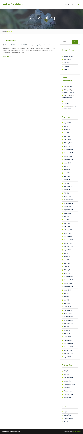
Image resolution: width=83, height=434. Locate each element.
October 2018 (68, 350)
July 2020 (66, 293)
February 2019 (68, 340)
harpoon (30, 45)
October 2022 (68, 206)
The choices (67, 59)
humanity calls (36, 45)
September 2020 (68, 286)
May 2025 (67, 173)
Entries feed (67, 415)
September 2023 (68, 186)
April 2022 (67, 223)
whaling (49, 45)
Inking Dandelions (13, 4)
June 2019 (67, 330)
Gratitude (66, 374)
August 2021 (67, 250)
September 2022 (68, 210)
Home (67, 4)
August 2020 (67, 290)
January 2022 (67, 233)
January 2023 (67, 196)
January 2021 (67, 273)
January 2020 (67, 313)
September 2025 (68, 159)
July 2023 (66, 193)
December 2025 (68, 149)
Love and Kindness (69, 384)
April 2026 (67, 136)
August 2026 (67, 123)
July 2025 (66, 166)
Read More (6, 56)
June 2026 (67, 129)
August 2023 (67, 189)
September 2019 (68, 323)
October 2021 (68, 243)
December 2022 (68, 200)
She (71, 86)
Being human (67, 371)
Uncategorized (68, 398)
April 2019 (67, 333)
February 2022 (68, 230)
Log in (65, 412)
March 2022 (67, 226)
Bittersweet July (69, 56)
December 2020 (68, 276)
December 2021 (68, 236)
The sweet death (68, 394)
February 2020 (68, 310)
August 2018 (67, 357)
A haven (66, 66)
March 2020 (67, 307)
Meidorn (66, 69)
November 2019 (68, 320)
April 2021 (67, 263)
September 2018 (68, 353)
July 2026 (66, 126)
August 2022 (67, 213)
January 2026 (67, 146)
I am (73, 4)
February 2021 (68, 270)
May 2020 (67, 300)
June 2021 (67, 256)
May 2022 (67, 220)
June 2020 (67, 296)
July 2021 (66, 253)
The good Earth (68, 391)
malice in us (44, 45)
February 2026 (68, 143)
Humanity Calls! (22, 45)
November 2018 (68, 347)
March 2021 (67, 266)
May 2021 (67, 260)
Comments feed (68, 418)
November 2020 (68, 280)
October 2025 (68, 156)
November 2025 (68, 153)
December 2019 (68, 317)
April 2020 (67, 303)
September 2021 (68, 246)
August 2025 (67, 163)
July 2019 (66, 327)
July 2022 (66, 216)
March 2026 (67, 139)
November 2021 (68, 240)
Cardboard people (68, 92)
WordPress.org (68, 422)
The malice (9, 40)
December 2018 (68, 343)
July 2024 (66, 183)
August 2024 (67, 180)
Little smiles (67, 381)
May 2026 (67, 133)
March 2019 (67, 337)
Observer (66, 63)
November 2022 (68, 203)
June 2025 (67, 169)
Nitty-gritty (67, 387)
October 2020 (68, 283)
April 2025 (67, 176)
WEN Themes (77, 431)
